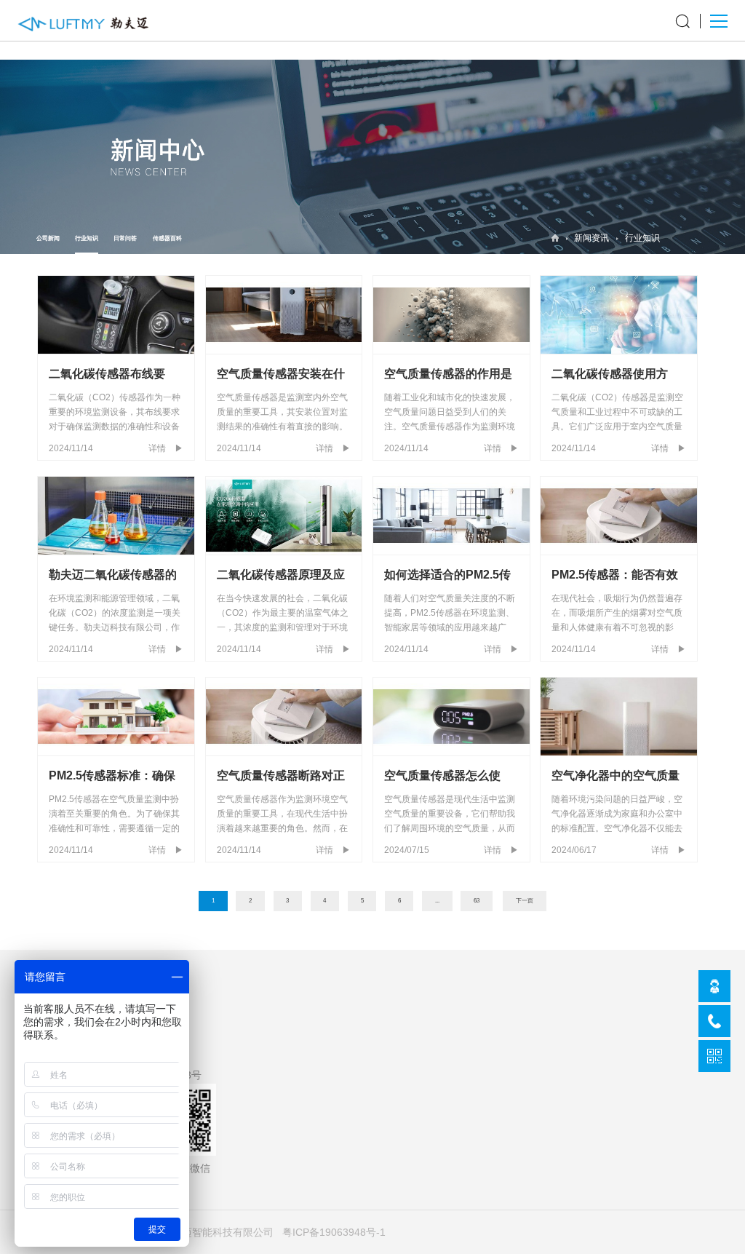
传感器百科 (167, 238)
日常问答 (125, 238)
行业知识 (86, 238)
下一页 (524, 900)
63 (476, 900)
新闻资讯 (591, 238)
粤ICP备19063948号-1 (334, 1232)
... (437, 900)
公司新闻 (48, 238)
